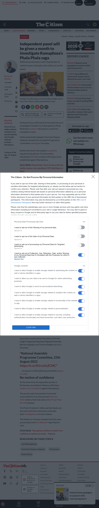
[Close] (94, 177)
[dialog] (49, 254)
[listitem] (49, 221)
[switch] (81, 227)
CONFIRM (31, 327)
